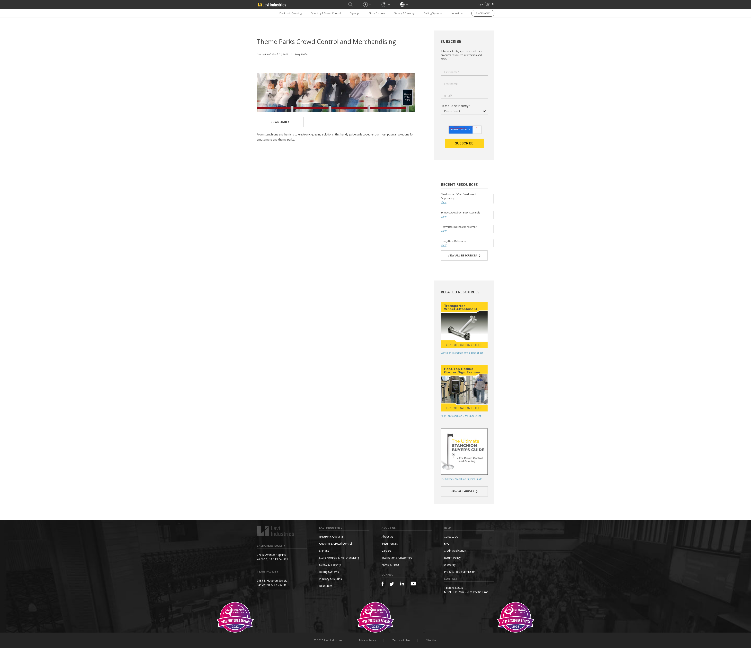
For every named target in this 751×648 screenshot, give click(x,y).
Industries (458, 13)
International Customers (397, 557)
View (443, 202)
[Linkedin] (402, 584)
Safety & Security (404, 13)
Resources (325, 586)
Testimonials (390, 543)
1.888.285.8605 (453, 588)
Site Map (431, 640)
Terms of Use (401, 640)
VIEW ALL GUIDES (462, 491)
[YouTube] (413, 583)
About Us (387, 536)
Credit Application (455, 550)
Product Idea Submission (459, 572)
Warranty (449, 564)
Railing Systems (433, 13)
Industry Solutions (330, 579)
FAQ (446, 543)
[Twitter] (392, 584)
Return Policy (452, 557)
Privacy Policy (367, 640)
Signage (354, 13)
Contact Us (451, 536)
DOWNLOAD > (280, 122)
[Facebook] (383, 584)
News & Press (391, 564)
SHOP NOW (483, 13)
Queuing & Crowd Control (326, 13)
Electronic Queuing (331, 536)
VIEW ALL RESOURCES (462, 255)
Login (480, 4)
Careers (386, 550)
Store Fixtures (377, 13)
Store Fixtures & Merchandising (339, 557)
